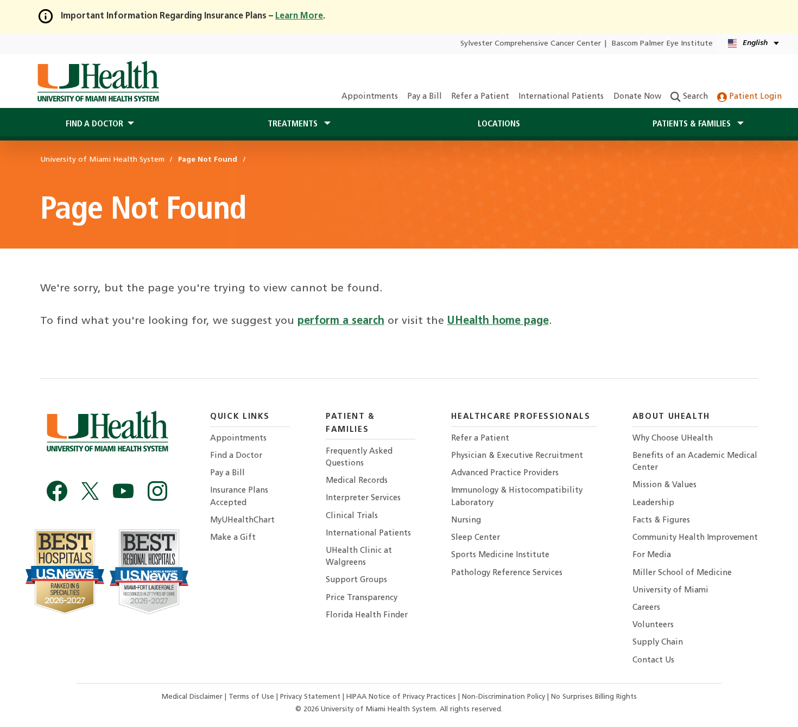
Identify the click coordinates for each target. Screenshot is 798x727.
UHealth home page (498, 321)
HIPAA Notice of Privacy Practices (401, 696)
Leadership (653, 503)
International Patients (561, 97)
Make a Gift (233, 538)
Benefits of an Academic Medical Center (694, 462)
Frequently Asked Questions (359, 458)
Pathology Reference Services (506, 573)
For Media (651, 555)
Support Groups (356, 580)
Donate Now (637, 97)
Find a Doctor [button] (94, 124)
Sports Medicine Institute (500, 555)
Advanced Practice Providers (505, 473)
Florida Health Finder (367, 615)
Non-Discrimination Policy (503, 696)
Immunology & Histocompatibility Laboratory (516, 497)
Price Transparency (361, 598)
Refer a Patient (480, 97)
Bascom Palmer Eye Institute (662, 43)
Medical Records (357, 481)
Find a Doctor (236, 456)
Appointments (369, 97)
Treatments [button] (294, 124)
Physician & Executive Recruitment (517, 456)
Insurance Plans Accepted (239, 497)
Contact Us (653, 660)
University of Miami (670, 590)
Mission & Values (664, 485)
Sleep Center (475, 538)
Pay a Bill (424, 97)
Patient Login (754, 97)
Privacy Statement (311, 696)
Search (694, 97)
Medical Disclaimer (193, 696)
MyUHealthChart (242, 520)
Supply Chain (657, 643)
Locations (499, 124)
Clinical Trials (352, 516)
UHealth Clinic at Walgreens (359, 557)
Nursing (466, 520)
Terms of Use (252, 696)
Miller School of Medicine (682, 573)
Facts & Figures (661, 520)
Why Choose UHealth (672, 439)
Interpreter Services (363, 498)
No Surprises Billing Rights (594, 696)
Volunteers (653, 625)
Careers (646, 608)
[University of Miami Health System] (98, 81)
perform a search (340, 321)
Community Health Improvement (695, 538)
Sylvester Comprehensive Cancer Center (530, 43)
